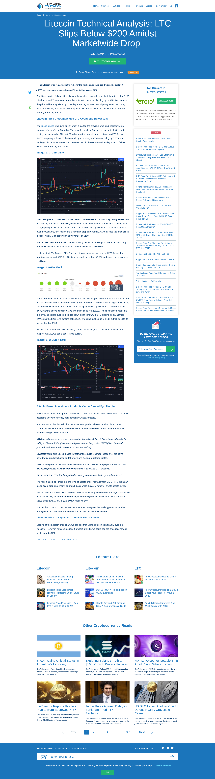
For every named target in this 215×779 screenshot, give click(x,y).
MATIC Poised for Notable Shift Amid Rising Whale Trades (156, 662)
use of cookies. (163, 765)
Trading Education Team (87, 72)
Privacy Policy (160, 357)
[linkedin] (177, 747)
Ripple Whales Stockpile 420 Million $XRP (155, 259)
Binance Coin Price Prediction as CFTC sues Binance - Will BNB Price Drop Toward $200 (155, 168)
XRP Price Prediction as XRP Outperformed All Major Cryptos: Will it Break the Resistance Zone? (155, 178)
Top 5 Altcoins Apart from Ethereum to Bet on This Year (155, 274)
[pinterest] (163, 747)
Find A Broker (160, 6)
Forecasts (138, 6)
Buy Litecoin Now (105, 61)
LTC (98, 329)
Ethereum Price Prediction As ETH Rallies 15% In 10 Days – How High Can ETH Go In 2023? (155, 235)
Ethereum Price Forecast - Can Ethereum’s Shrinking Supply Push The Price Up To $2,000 (155, 157)
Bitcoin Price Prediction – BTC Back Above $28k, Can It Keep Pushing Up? (155, 148)
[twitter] (172, 747)
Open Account (166, 101)
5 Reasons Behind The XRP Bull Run (152, 254)
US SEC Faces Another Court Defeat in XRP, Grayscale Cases (155, 709)
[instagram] (167, 747)
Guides (149, 6)
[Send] (170, 349)
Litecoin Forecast (69, 540)
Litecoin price (47, 126)
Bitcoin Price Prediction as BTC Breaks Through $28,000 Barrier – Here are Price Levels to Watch (154, 289)
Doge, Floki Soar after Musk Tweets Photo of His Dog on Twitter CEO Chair (155, 266)
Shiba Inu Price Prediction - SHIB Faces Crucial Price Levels (153, 140)
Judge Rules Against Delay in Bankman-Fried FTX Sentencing (106, 709)
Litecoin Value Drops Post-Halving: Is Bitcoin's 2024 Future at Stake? (63, 593)
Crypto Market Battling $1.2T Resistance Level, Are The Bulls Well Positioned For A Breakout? (154, 189)
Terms (149, 357)
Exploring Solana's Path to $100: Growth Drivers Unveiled (106, 662)
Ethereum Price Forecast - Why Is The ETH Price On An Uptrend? (155, 225)
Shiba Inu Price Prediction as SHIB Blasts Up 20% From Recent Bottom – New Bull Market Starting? (154, 300)
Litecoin (42, 540)
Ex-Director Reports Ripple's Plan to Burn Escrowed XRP (56, 708)
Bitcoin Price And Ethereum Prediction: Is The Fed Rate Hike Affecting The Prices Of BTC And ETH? (155, 245)
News (48, 15)
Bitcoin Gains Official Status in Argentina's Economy (58, 662)
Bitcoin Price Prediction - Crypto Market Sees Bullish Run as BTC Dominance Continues (156, 309)
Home (96, 6)
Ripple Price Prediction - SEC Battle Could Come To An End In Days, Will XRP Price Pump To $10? (155, 216)
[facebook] (159, 747)
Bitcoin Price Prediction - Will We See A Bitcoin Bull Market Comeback (153, 198)
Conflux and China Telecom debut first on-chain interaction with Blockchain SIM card (111, 579)
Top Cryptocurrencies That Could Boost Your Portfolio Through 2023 (161, 593)
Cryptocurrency (60, 15)
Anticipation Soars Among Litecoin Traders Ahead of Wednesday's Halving (60, 579)
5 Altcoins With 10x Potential (148, 281)
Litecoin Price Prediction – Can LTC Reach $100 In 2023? (155, 207)
